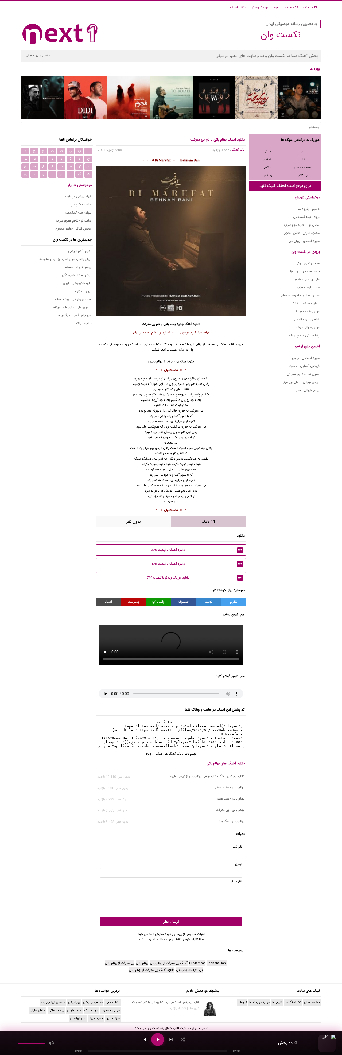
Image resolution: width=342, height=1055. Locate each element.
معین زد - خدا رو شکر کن (303, 374)
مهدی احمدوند (110, 1010)
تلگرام (233, 601)
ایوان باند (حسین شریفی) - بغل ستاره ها (65, 259)
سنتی (267, 151)
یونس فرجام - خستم (78, 267)
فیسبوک (183, 601)
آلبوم (277, 7)
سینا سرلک (91, 1010)
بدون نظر (133, 521)
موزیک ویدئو (260, 7)
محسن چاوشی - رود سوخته (73, 299)
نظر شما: (236, 881)
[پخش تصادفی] (183, 1039)
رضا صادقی (112, 1002)
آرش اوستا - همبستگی (76, 275)
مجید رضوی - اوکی (308, 263)
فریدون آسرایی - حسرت (304, 366)
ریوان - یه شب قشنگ (306, 303)
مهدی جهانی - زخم (308, 327)
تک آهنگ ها (173, 754)
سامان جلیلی (38, 1010)
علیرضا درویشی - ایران (77, 283)
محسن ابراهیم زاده (53, 1002)
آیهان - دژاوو (83, 291)
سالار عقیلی (74, 1010)
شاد (303, 159)
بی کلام (303, 175)
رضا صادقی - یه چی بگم (304, 335)
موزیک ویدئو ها (259, 1002)
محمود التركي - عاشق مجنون (301, 233)
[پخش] (157, 1039)
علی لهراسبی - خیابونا (306, 279)
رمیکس (267, 175)
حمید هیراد (96, 1018)
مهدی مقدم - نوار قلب (306, 311)
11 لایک (208, 521)
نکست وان (171, 370)
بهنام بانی (169, 324)
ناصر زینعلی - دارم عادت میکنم (72, 307)
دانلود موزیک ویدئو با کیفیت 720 (194, 577)
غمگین (267, 159)
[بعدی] (171, 1039)
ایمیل (108, 601)
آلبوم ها (277, 1002)
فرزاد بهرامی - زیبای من (76, 196)
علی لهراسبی (78, 1018)
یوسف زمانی (56, 1010)
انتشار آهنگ (238, 7)
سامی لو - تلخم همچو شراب (302, 225)
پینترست (133, 601)
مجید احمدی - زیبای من (304, 241)
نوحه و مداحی (303, 167)
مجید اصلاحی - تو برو (306, 358)
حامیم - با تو (83, 323)
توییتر (208, 601)
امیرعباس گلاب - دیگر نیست (73, 315)
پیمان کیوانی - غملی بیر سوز (302, 382)
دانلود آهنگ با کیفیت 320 (196, 550)
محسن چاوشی (93, 1002)
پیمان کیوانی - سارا (308, 390)
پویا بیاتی (74, 1002)
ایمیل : (238, 864)
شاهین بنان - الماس (307, 319)
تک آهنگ (291, 7)
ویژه (148, 754)
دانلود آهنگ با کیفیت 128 (196, 564)
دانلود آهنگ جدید (188, 324)
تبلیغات (242, 1002)
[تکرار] (132, 1039)
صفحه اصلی (312, 1002)
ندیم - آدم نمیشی (79, 251)
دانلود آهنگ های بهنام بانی (226, 763)
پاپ (303, 151)
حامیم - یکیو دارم (309, 209)
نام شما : (236, 847)
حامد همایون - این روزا (305, 271)
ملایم (267, 167)
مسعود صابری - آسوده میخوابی (299, 295)
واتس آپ (158, 601)
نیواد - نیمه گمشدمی (306, 217)
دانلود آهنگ (310, 7)
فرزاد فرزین (113, 1018)
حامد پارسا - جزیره (308, 287)
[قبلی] (144, 1039)
